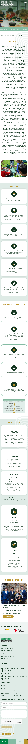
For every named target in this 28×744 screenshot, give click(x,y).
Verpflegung (4, 692)
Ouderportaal (17, 695)
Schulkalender (18, 685)
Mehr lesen (8, 616)
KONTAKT (20, 741)
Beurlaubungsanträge (7, 687)
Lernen (9, 34)
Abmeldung (17, 692)
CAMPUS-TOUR (12, 742)
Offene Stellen (5, 693)
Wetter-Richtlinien (19, 687)
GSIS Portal (4, 695)
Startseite (3, 34)
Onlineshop (17, 693)
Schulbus (3, 688)
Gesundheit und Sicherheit (18, 689)
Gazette (3, 685)
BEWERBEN (4, 741)
